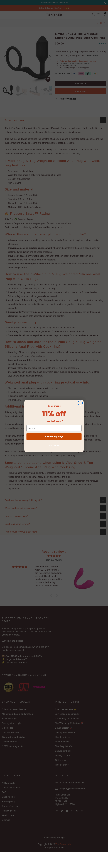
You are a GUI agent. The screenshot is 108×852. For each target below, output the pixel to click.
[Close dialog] (80, 403)
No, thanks (54, 445)
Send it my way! (54, 436)
